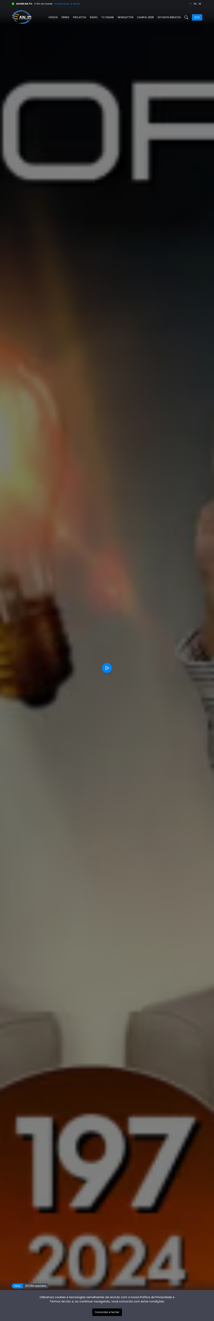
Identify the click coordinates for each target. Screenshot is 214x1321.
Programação (62, 3)
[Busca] (186, 17)
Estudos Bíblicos (169, 17)
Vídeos (53, 17)
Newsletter (125, 17)
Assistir (76, 3)
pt (190, 3)
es (200, 3)
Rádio (94, 17)
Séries (65, 17)
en (195, 3)
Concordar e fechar (107, 1312)
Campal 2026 (145, 17)
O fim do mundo (43, 3)
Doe (197, 17)
